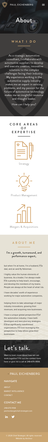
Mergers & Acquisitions (24, 226)
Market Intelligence (14, 391)
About (7, 387)
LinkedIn (6, 416)
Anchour (28, 438)
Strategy (24, 163)
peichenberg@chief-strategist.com (18, 411)
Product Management (24, 195)
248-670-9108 (10, 408)
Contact (8, 395)
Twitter (13, 416)
